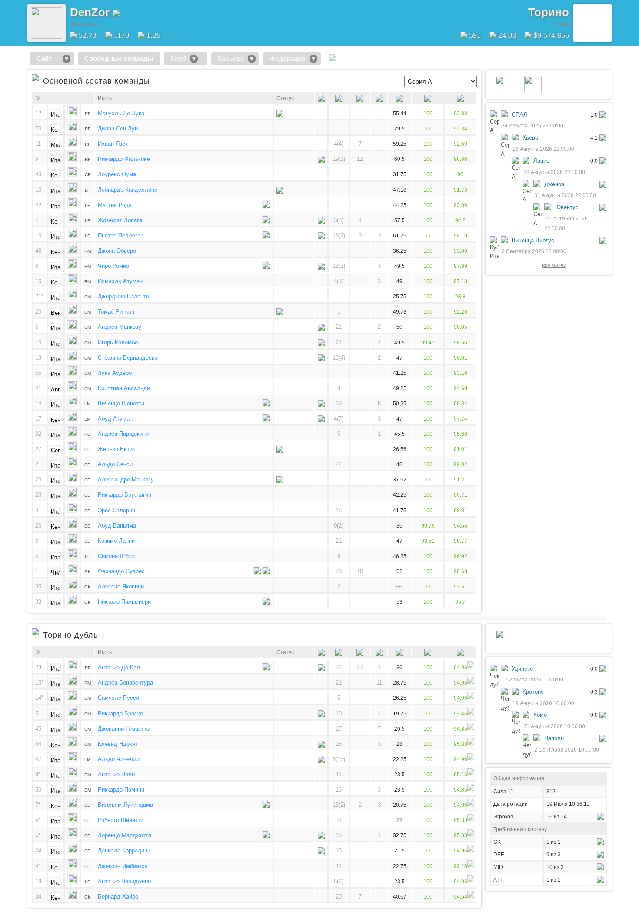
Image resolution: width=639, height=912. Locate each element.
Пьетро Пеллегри (120, 235)
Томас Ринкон (116, 311)
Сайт (48, 58)
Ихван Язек (113, 143)
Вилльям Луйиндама (125, 805)
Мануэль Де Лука (121, 113)
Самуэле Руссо (118, 698)
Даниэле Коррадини (124, 850)
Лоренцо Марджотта (124, 835)
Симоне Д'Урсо (117, 556)
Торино (548, 12)
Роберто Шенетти (120, 820)
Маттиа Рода (115, 205)
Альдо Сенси (115, 464)
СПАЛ (519, 114)
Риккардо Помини (121, 789)
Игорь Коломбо (118, 342)
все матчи (554, 265)
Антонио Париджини (124, 881)
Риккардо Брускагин (124, 494)
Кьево (530, 137)
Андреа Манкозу (119, 327)
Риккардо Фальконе (124, 159)
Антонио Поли (116, 774)
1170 (121, 35)
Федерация (288, 58)
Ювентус (567, 207)
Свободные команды (118, 58)
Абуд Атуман (115, 418)
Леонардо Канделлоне (127, 190)
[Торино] (592, 23)
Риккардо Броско (120, 713)
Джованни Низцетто (124, 728)
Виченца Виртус (533, 240)
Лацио (541, 160)
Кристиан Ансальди (124, 388)
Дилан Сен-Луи (118, 128)
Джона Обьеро (117, 250)
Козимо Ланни (116, 541)
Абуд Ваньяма (117, 525)
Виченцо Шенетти (121, 403)
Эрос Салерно (116, 510)
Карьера (231, 58)
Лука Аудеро (115, 373)
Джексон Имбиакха (123, 866)
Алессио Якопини (121, 586)
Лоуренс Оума (117, 174)
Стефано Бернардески (127, 357)
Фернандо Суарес (121, 571)
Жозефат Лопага (120, 220)
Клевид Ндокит (118, 744)
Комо (540, 715)
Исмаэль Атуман (120, 281)
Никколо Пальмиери (124, 601)
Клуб (178, 58)
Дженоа (554, 184)
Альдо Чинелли (119, 759)
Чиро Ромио (113, 266)
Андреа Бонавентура (125, 682)
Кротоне (533, 691)
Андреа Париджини (123, 434)
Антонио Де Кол (119, 667)
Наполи (554, 738)
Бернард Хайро (118, 896)
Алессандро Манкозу (126, 479)
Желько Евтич (117, 449)
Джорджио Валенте (123, 296)
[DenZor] (46, 36)
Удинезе (522, 668)
